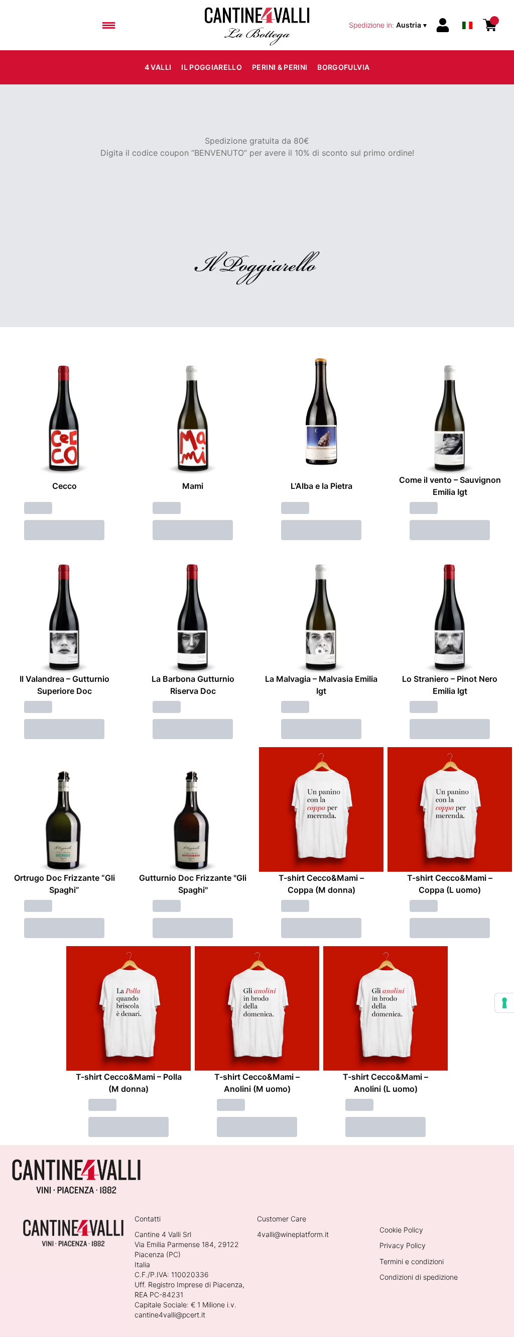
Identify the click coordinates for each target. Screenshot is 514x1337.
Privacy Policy (402, 1245)
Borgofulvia (343, 67)
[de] (467, 12)
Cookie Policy (401, 1229)
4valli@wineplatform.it (293, 1234)
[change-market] (389, 25)
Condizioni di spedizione (418, 1277)
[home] (257, 25)
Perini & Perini (279, 67)
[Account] (443, 25)
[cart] (490, 25)
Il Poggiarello (211, 67)
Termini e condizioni (411, 1261)
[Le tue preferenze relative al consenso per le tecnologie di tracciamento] (504, 1002)
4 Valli (158, 67)
